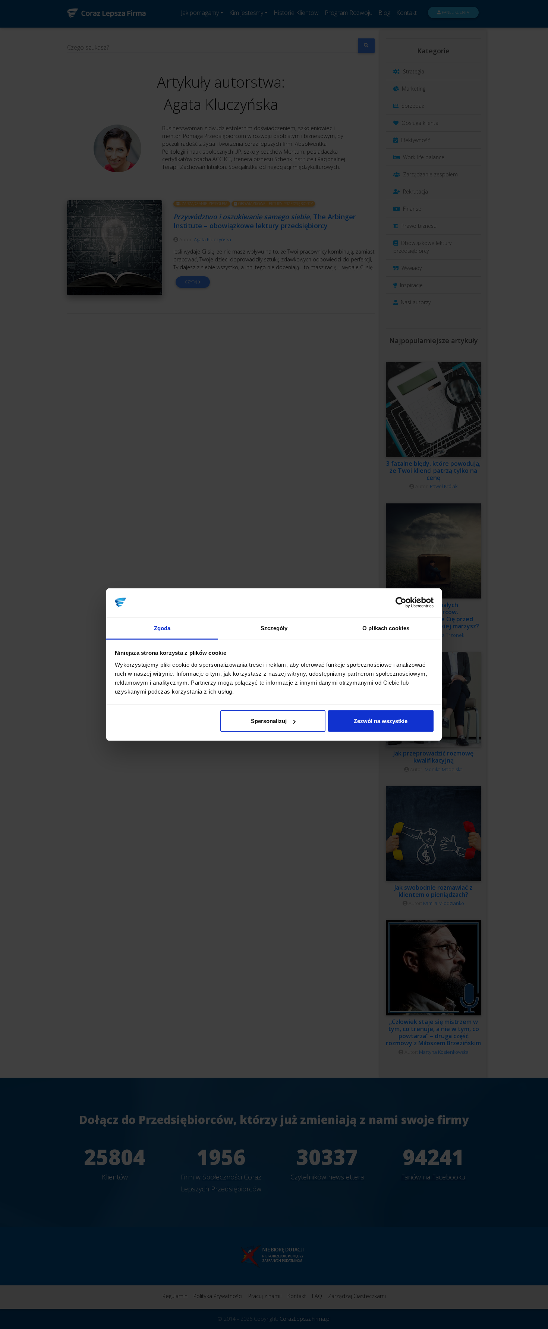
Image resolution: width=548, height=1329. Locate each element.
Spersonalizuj (269, 721)
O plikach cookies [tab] (385, 628)
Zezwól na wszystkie (380, 721)
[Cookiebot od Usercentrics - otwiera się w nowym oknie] (401, 602)
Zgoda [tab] (162, 628)
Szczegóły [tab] (274, 628)
